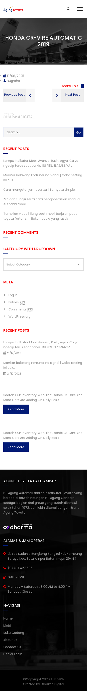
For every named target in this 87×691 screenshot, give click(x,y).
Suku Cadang (13, 632)
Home (8, 618)
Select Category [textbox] (18, 264)
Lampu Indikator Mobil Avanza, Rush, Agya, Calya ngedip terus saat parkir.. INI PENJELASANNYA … (40, 163)
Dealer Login (12, 654)
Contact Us (12, 647)
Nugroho (13, 81)
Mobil (7, 625)
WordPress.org (19, 316)
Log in (12, 295)
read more (16, 409)
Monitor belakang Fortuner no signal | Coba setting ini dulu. (42, 177)
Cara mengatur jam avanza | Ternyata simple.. (39, 189)
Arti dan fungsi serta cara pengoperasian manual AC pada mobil (41, 201)
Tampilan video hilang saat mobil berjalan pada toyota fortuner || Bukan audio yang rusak (40, 216)
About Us (10, 640)
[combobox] (43, 264)
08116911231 (16, 577)
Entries (16, 302)
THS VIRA (57, 679)
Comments (20, 309)
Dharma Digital (52, 684)
